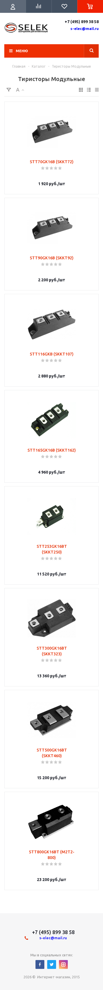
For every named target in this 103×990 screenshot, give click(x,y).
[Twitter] (51, 964)
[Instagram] (63, 964)
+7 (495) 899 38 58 (82, 22)
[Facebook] (39, 964)
